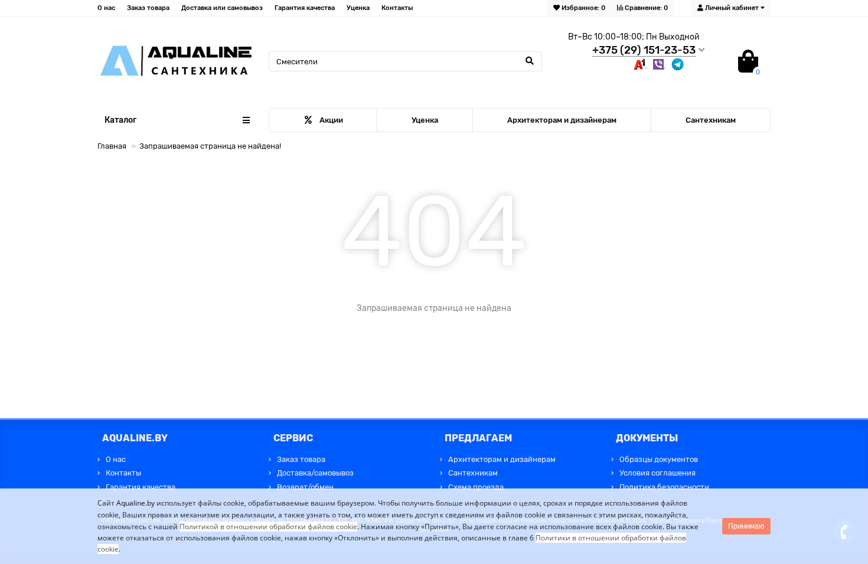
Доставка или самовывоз (222, 8)
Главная (111, 146)
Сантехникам (711, 120)
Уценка (358, 8)
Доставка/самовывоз (315, 472)
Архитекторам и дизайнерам (561, 120)
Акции (331, 120)
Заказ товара (148, 8)
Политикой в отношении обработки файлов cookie (268, 527)
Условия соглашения (657, 472)
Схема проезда (476, 487)
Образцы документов (658, 459)
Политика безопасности (664, 487)
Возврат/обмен (305, 487)
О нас (106, 8)
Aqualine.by (135, 503)
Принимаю (746, 526)
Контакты (397, 8)
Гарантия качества (305, 8)
